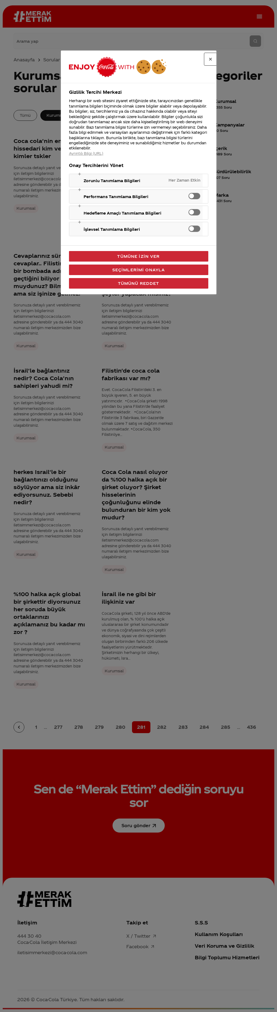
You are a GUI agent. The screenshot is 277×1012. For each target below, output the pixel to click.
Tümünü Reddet (138, 283)
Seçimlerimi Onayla (138, 269)
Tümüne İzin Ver (138, 256)
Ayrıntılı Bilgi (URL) (86, 153)
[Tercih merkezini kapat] (210, 59)
